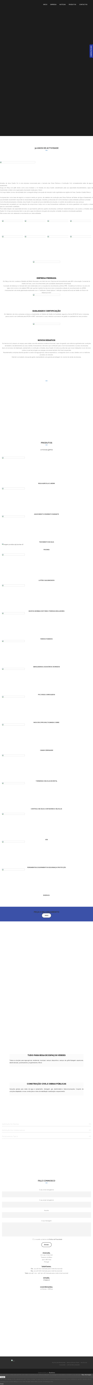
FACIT (48, 393)
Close (1, 1384)
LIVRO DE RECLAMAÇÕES (73, 1365)
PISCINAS (46, 549)
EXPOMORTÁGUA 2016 (12, 393)
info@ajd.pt (46, 1280)
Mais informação (86, 1374)
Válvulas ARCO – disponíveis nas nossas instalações (76, 395)
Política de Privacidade (55, 1239)
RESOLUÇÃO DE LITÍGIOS (73, 1362)
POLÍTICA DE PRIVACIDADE (58, 1362)
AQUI (46, 915)
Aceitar (2, 1377)
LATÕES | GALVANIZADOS (46, 580)
